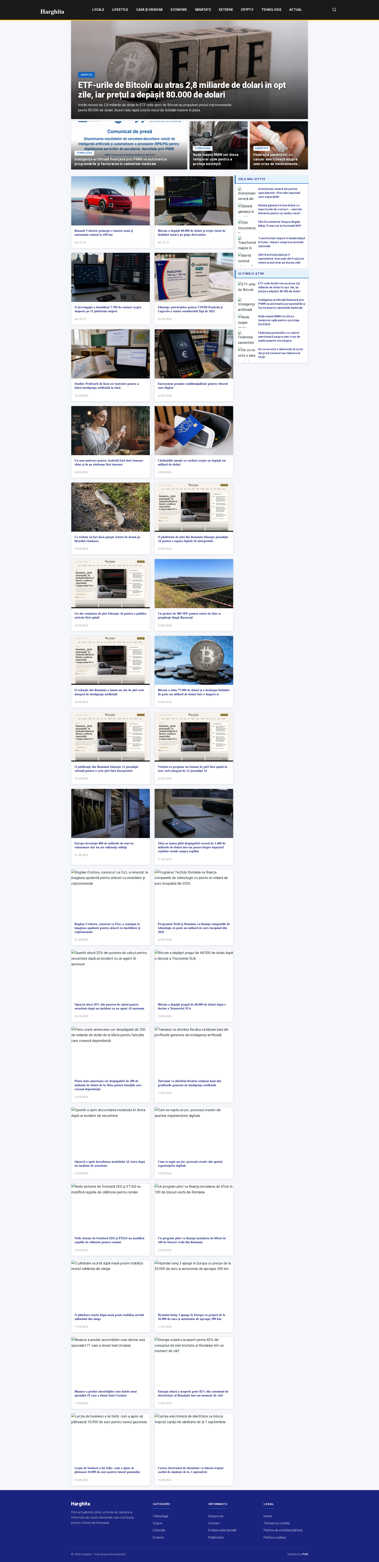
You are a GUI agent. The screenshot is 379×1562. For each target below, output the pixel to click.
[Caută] (334, 10)
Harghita (80, 1504)
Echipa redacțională (222, 1530)
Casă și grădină (149, 9)
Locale (98, 9)
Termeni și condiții (277, 1523)
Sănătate (203, 9)
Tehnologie (271, 9)
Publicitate (216, 1537)
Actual (295, 9)
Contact (214, 1523)
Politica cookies (275, 1537)
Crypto (247, 9)
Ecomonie (179, 9)
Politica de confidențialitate (283, 1530)
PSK (305, 1554)
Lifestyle (120, 9)
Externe (226, 9)
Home (268, 1516)
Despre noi (215, 1516)
